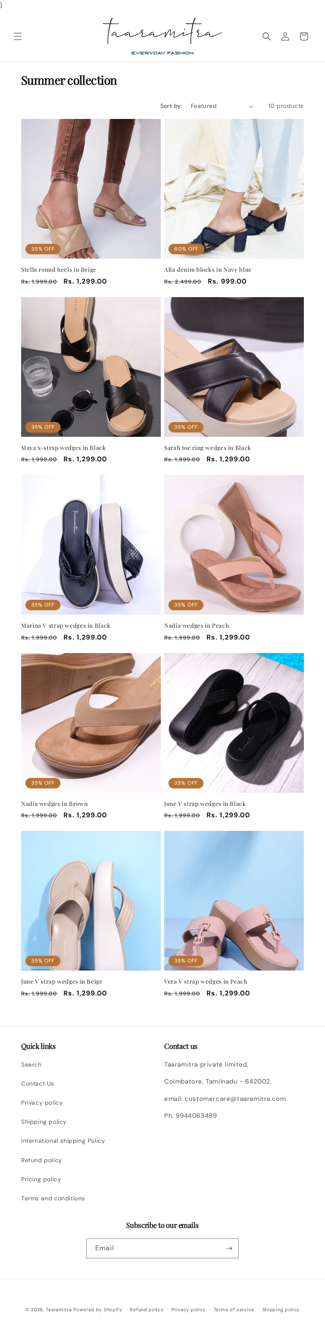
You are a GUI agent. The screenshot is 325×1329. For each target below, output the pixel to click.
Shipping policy (44, 1121)
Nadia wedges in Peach (196, 625)
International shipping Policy (63, 1140)
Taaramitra (59, 1309)
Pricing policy (41, 1179)
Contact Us (37, 1083)
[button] (17, 36)
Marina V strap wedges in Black (66, 625)
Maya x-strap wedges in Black (63, 447)
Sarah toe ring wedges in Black (207, 447)
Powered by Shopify (97, 1309)
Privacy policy (42, 1102)
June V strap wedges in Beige (62, 981)
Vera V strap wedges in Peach (206, 981)
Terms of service (234, 1309)
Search (31, 1064)
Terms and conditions (53, 1198)
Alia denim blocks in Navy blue (208, 269)
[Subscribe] (229, 1248)
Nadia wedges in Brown (54, 803)
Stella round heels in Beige (58, 269)
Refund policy (41, 1160)
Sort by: (171, 106)
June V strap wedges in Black (205, 803)
